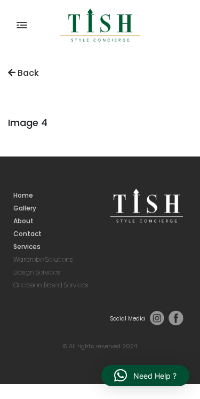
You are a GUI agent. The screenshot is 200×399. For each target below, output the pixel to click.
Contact (27, 233)
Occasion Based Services (50, 285)
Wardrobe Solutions (43, 259)
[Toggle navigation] (22, 25)
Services (27, 246)
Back (27, 73)
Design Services (36, 272)
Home (23, 195)
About (23, 220)
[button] (145, 375)
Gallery (24, 208)
